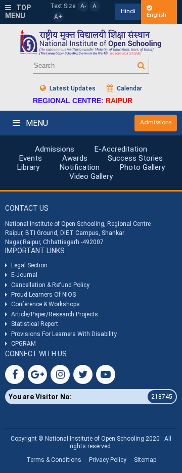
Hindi (128, 11)
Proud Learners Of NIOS (43, 294)
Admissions (155, 122)
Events (30, 158)
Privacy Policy (107, 459)
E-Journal (24, 274)
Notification (80, 167)
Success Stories (135, 158)
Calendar (128, 88)
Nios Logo (91, 42)
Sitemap (145, 459)
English (156, 15)
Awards (74, 158)
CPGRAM (24, 343)
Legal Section (29, 265)
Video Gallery (91, 176)
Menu (36, 123)
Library (28, 167)
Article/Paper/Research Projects (54, 314)
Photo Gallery (142, 167)
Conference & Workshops (45, 304)
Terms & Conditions (53, 459)
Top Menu (18, 12)
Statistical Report (34, 323)
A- (83, 6)
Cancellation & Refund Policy (50, 285)
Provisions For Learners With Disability (64, 334)
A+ (58, 16)
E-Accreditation (121, 149)
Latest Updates (72, 88)
